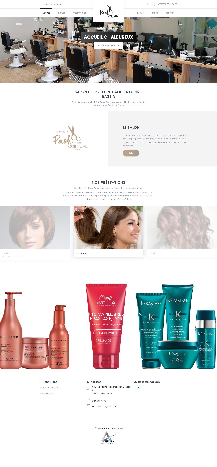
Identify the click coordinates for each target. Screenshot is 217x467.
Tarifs (155, 13)
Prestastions (79, 13)
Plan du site (47, 393)
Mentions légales (50, 387)
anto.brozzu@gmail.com (55, 4)
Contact (169, 13)
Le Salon (61, 13)
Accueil (46, 13)
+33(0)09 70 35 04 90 (167, 4)
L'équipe (140, 13)
